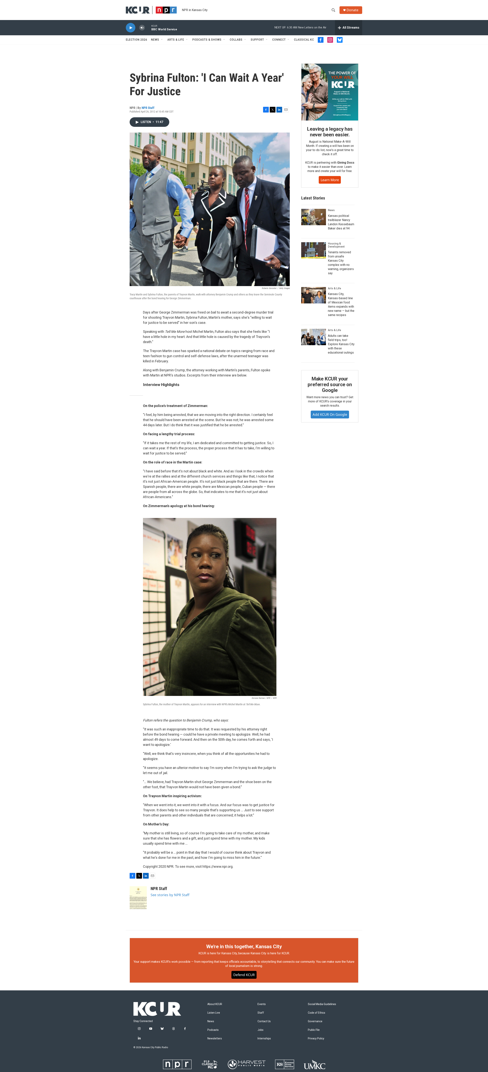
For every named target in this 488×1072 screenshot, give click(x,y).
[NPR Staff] (138, 897)
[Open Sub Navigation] (162, 39)
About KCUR (214, 1004)
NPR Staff (148, 108)
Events (262, 1004)
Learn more (330, 180)
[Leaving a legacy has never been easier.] (329, 92)
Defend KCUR (244, 974)
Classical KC (304, 39)
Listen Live (213, 1012)
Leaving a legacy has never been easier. (329, 132)
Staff (261, 1012)
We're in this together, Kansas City (244, 946)
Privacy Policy (316, 1038)
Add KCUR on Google (330, 414)
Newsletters (214, 1038)
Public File (314, 1030)
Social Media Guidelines (322, 1004)
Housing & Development (336, 245)
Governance (315, 1021)
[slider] (148, 28)
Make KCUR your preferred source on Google (330, 384)
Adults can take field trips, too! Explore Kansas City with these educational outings (341, 344)
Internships (264, 1038)
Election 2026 (136, 39)
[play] (131, 28)
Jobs (260, 1030)
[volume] (142, 27)
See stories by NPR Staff (170, 895)
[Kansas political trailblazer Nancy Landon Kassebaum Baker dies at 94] (313, 217)
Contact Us (264, 1021)
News (155, 39)
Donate (352, 10)
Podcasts (213, 1030)
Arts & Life (175, 39)
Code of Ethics (316, 1012)
